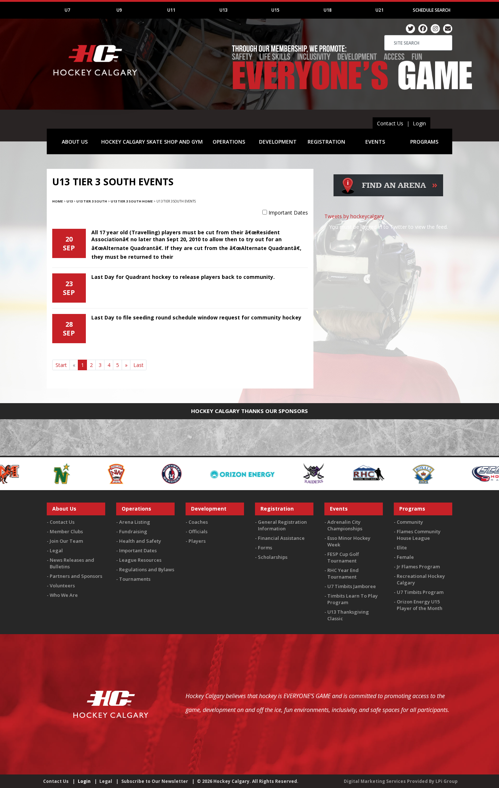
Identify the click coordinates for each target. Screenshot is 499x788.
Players (197, 541)
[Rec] (278, 473)
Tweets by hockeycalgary (354, 216)
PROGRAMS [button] (424, 141)
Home (57, 201)
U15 (275, 10)
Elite (402, 547)
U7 (67, 10)
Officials (197, 531)
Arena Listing (134, 522)
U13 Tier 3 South (91, 201)
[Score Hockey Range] (404, 473)
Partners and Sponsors (76, 576)
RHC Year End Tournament (343, 573)
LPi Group (446, 781)
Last (138, 364)
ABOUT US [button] (75, 141)
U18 (328, 10)
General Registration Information (282, 525)
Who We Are (64, 595)
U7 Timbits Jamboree (351, 586)
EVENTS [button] (375, 141)
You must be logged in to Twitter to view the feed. (388, 226)
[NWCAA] (25, 473)
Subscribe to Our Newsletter (154, 781)
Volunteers (62, 585)
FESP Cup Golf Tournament (343, 557)
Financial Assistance (281, 538)
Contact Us (390, 123)
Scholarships (272, 557)
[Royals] (332, 473)
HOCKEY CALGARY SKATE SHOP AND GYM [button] (152, 141)
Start (61, 364)
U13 (224, 10)
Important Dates (288, 212)
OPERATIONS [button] (229, 141)
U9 (119, 10)
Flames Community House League (419, 534)
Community (410, 522)
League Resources (140, 560)
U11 (171, 10)
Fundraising (133, 531)
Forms (265, 547)
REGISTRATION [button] (326, 141)
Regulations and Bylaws (146, 569)
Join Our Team (66, 541)
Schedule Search (431, 10)
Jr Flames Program (418, 566)
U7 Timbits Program (420, 592)
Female (405, 557)
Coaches (198, 522)
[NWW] (80, 473)
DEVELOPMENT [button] (278, 141)
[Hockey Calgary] (96, 79)
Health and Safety (140, 541)
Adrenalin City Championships (344, 525)
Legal (56, 550)
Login (419, 123)
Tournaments (135, 579)
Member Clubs (66, 531)
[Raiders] (223, 473)
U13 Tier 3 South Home (132, 201)
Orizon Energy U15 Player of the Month (419, 604)
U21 (380, 10)
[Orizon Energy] (152, 473)
